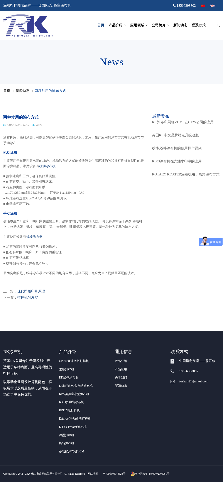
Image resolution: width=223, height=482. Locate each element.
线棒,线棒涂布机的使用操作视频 (177, 148)
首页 (100, 25)
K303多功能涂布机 (71, 402)
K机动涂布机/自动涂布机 (76, 385)
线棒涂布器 (34, 236)
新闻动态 (180, 25)
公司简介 (159, 25)
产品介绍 (116, 25)
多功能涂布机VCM (71, 451)
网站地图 (93, 473)
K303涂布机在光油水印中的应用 (177, 161)
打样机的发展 (27, 297)
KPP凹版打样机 (69, 410)
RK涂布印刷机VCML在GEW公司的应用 (183, 122)
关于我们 (121, 377)
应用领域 (137, 25)
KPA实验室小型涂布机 (74, 394)
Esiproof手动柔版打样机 (75, 418)
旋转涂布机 (66, 443)
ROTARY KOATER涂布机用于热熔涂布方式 (186, 174)
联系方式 (199, 25)
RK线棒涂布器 (68, 377)
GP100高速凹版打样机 (74, 361)
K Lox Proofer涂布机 (72, 427)
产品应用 (121, 369)
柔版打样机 (66, 369)
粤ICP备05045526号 (114, 473)
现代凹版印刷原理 (31, 291)
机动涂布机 (47, 166)
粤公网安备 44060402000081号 (152, 473)
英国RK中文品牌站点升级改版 (175, 135)
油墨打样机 (66, 435)
